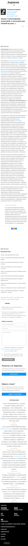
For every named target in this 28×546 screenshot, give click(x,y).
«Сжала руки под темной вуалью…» (17, 60)
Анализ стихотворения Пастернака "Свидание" (12, 276)
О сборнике (3, 534)
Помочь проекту (14, 374)
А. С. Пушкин (18, 477)
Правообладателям (5, 531)
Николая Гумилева (5, 72)
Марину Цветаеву (6, 429)
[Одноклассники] (14, 229)
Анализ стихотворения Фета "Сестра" (10, 255)
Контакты (3, 536)
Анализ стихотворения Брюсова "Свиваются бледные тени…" (12, 279)
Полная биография (12, 12)
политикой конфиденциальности (12, 349)
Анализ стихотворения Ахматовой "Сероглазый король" (12, 258)
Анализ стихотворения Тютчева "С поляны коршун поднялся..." (13, 284)
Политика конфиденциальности (8, 526)
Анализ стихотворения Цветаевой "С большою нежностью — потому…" (12, 291)
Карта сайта (3, 539)
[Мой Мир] (16, 229)
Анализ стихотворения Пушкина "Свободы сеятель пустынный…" (13, 272)
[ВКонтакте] (12, 229)
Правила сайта (4, 529)
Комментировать (8, 359)
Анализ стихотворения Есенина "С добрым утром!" (13, 287)
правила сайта (18, 313)
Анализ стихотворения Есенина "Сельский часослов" (11, 267)
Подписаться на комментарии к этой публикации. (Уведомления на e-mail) (13, 354)
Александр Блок (18, 456)
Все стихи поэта (11, 14)
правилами (7, 351)
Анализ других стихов (12, 16)
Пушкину (9, 491)
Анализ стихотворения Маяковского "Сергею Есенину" (12, 263)
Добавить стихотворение (15, 394)
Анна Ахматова (18, 120)
